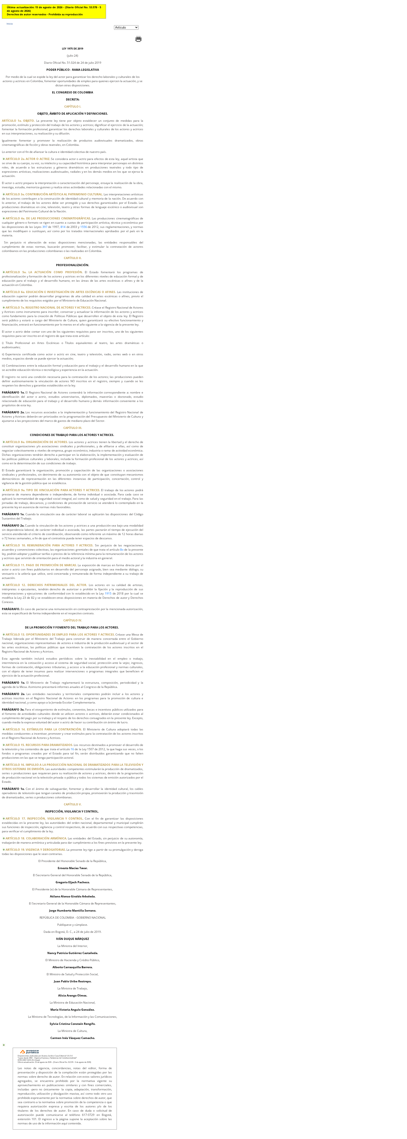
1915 (108, 593)
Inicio (10, 23)
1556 (83, 227)
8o (121, 550)
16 (72, 749)
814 (63, 227)
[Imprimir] (138, 42)
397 (44, 227)
